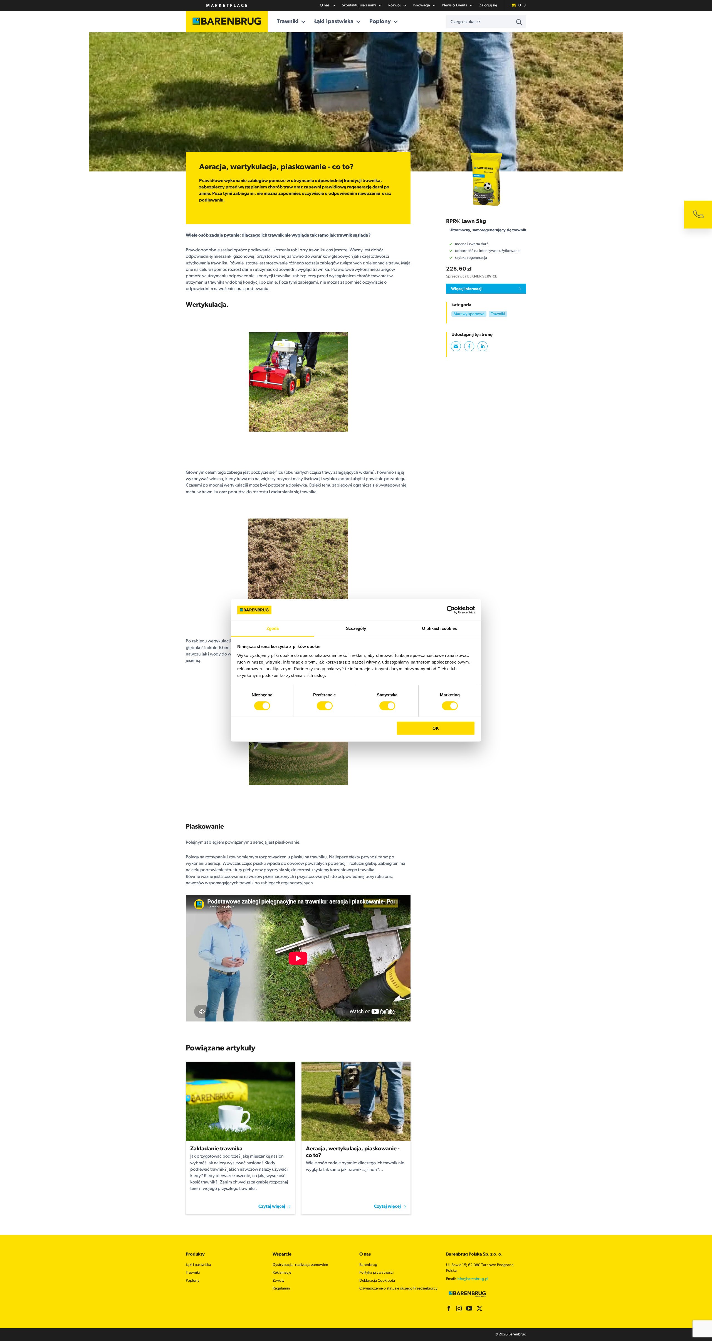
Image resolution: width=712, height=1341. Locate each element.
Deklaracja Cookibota (377, 1281)
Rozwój (394, 5)
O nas (325, 5)
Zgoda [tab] (272, 628)
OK (435, 728)
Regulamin (281, 1288)
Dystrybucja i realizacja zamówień (300, 1265)
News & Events (454, 5)
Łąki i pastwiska (333, 21)
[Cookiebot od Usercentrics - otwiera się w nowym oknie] (450, 610)
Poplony (380, 21)
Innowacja (421, 5)
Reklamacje (282, 1273)
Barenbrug (368, 1265)
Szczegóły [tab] (356, 628)
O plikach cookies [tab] (439, 628)
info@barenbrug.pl (472, 1279)
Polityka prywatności (376, 1273)
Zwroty (279, 1281)
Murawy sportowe (469, 314)
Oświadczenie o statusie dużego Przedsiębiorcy (398, 1288)
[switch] (325, 705)
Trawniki (287, 21)
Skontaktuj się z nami (359, 5)
